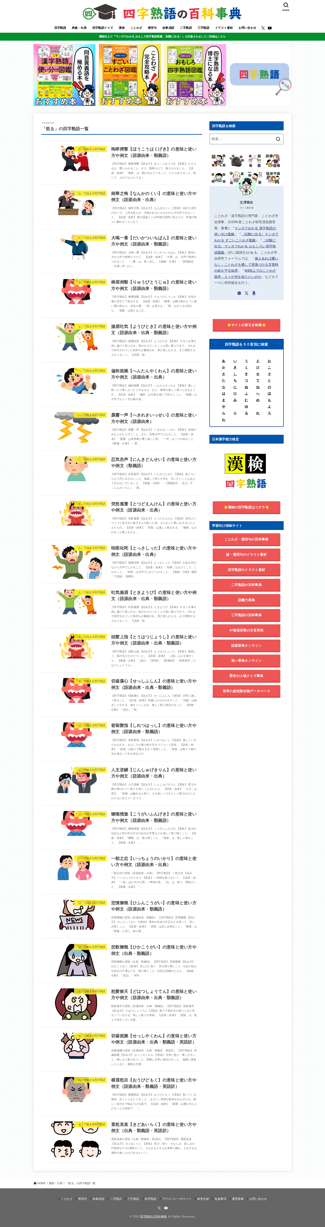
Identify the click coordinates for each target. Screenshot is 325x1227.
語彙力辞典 (246, 600)
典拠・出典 (79, 27)
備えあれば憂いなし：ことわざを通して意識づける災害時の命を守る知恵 (246, 264)
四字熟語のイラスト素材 (246, 570)
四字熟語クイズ (102, 27)
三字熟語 (204, 27)
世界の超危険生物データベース (246, 691)
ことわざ (136, 27)
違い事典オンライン (246, 660)
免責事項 (220, 1198)
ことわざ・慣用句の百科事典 (247, 539)
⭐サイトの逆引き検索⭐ (246, 325)
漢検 (122, 27)
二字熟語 (186, 27)
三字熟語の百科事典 (246, 615)
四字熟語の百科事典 (153, 1216)
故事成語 (168, 27)
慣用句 (152, 27)
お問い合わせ (247, 27)
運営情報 (238, 1198)
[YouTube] (270, 28)
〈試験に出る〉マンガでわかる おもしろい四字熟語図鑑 (245, 246)
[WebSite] (239, 293)
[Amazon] (254, 293)
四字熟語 (60, 27)
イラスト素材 (224, 27)
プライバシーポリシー (176, 1198)
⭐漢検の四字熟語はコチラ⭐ (247, 507)
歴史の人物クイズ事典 (246, 676)
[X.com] (263, 28)
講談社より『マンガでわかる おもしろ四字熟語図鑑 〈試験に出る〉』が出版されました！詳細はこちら (162, 36)
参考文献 (203, 1198)
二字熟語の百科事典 (246, 585)
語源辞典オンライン (246, 645)
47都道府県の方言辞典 (246, 630)
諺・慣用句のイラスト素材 (246, 554)
